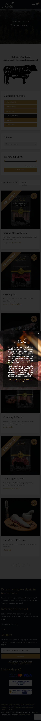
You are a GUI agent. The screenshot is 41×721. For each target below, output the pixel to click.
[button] (38, 333)
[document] (20, 360)
